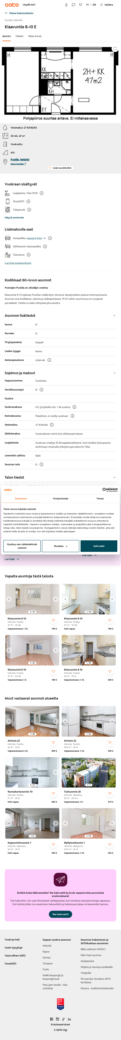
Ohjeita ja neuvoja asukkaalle (97, 967)
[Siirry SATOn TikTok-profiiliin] (63, 1019)
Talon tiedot (14, 477)
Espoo (46, 951)
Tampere (48, 963)
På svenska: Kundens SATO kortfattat (96, 980)
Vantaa (46, 957)
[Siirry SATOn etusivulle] (12, 4)
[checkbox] (53, 620)
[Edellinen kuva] (9, 599)
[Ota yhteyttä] (73, 5)
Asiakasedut (87, 961)
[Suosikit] (80, 5)
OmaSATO (10, 963)
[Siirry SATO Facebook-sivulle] (51, 1019)
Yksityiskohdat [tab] (60, 498)
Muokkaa (59, 546)
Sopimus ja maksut (20, 373)
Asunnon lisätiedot (20, 315)
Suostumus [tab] (21, 498)
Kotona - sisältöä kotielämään (97, 988)
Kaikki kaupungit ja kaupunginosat (53, 977)
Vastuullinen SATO (15, 955)
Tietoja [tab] (100, 498)
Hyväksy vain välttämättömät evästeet (22, 546)
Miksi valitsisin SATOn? (93, 949)
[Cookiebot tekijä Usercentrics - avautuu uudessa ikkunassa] (105, 490)
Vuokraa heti (12, 939)
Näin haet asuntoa (91, 955)
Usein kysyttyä (13, 947)
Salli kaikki (98, 546)
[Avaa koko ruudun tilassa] (115, 48)
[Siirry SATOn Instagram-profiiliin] (57, 1019)
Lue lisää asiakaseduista (18, 263)
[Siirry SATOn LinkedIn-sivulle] (69, 1019)
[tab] (6, 36)
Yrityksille (86, 973)
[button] (41, 193)
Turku (46, 969)
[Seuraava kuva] (56, 599)
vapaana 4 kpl (34, 238)
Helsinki (47, 945)
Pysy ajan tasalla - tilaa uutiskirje (55, 986)
